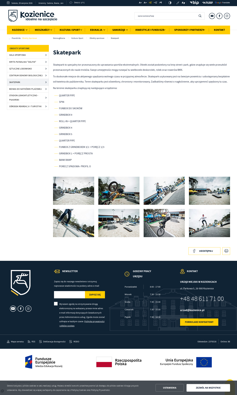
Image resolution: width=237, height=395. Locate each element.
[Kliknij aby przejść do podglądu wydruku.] (226, 251)
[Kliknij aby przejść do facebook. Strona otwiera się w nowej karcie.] (219, 16)
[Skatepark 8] (73, 191)
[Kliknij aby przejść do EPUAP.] (207, 3)
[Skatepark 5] (209, 191)
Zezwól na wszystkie (208, 387)
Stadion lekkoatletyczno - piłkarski (23, 97)
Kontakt (219, 30)
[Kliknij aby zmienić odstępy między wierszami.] (150, 3)
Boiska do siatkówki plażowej (25, 89)
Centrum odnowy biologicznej (26, 75)
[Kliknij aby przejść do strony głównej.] (35, 16)
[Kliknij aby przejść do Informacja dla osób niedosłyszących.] (178, 2)
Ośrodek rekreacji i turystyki (25, 106)
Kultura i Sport (70, 30)
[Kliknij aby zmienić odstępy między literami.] (145, 3)
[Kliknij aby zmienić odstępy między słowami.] (155, 3)
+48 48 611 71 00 (202, 299)
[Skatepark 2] (164, 223)
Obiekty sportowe (29, 38)
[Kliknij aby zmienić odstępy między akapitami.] (161, 3)
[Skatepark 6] (164, 191)
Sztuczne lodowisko (20, 68)
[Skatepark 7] (118, 191)
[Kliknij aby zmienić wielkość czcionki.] (140, 3)
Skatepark (14, 82)
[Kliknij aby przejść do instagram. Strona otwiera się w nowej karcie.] (227, 16)
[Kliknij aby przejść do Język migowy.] (183, 2)
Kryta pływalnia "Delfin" (22, 62)
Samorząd (118, 30)
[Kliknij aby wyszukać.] (200, 15)
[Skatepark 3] (118, 223)
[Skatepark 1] (209, 223)
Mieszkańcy (42, 30)
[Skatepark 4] (73, 223)
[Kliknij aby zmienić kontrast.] (170, 2)
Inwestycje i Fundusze (149, 30)
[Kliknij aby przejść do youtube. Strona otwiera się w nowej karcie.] (212, 16)
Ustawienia (169, 387)
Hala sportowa (17, 55)
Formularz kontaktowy (199, 322)
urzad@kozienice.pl (192, 310)
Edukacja (96, 30)
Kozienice (18, 30)
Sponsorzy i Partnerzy (189, 30)
